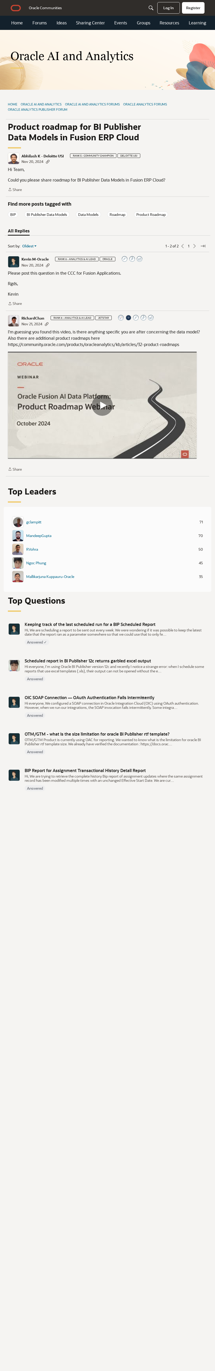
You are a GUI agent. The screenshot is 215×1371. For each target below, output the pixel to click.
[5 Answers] (125, 259)
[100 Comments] (132, 259)
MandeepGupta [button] (38, 536)
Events (120, 22)
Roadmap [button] (117, 214)
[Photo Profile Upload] (129, 318)
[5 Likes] (151, 318)
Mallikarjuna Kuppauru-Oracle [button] (50, 576)
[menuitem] (45, 8)
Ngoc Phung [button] (36, 563)
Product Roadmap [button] (151, 214)
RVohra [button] (32, 549)
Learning (197, 22)
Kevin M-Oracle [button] (35, 259)
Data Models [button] (88, 214)
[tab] (19, 230)
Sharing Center (90, 22)
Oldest (28, 246)
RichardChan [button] (33, 318)
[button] (13, 158)
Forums (40, 22)
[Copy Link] (48, 161)
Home (17, 22)
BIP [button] (13, 214)
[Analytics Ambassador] (121, 318)
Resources (169, 22)
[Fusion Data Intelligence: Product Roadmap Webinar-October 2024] (102, 405)
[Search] (151, 8)
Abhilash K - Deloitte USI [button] (43, 156)
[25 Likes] (140, 259)
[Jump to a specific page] (203, 246)
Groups (143, 22)
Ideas (62, 22)
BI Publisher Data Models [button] (47, 214)
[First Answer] (136, 318)
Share (15, 190)
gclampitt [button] (33, 522)
